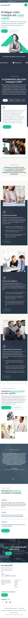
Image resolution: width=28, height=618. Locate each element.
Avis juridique (21, 608)
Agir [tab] (23, 100)
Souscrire (4, 594)
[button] (25, 5)
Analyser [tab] (18, 100)
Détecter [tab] (11, 100)
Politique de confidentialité (7, 610)
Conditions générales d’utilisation (11, 608)
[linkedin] (10, 602)
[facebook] (6, 602)
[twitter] (2, 602)
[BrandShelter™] (6, 5)
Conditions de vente (14, 612)
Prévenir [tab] (5, 100)
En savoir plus (25, 1)
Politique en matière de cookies (20, 610)
